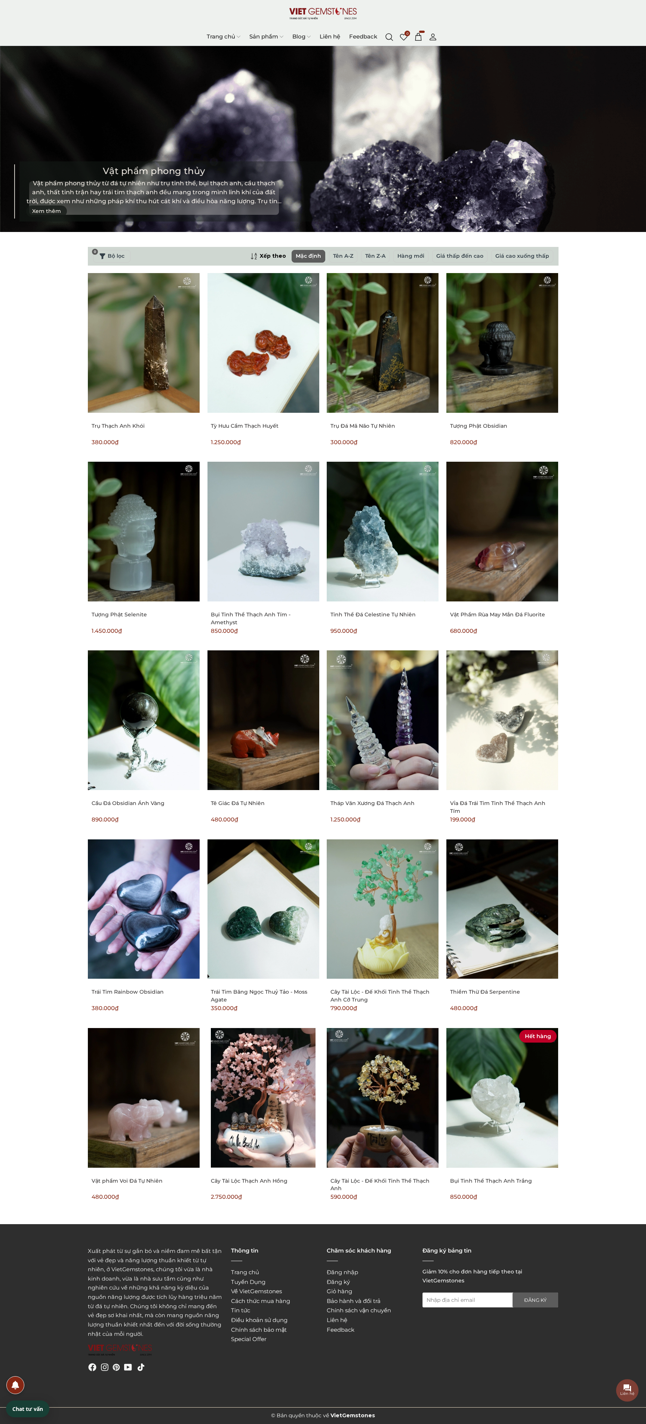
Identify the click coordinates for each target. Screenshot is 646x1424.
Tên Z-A (375, 256)
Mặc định (308, 256)
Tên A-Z (343, 256)
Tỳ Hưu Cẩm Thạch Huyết (245, 425)
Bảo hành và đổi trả (354, 1300)
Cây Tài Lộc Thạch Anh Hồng (249, 1180)
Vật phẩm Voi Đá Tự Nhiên (127, 1180)
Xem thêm (46, 211)
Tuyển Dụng (248, 1281)
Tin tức (240, 1310)
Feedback (363, 36)
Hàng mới (410, 256)
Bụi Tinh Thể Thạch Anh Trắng (491, 1180)
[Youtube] (128, 1367)
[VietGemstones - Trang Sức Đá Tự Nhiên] (323, 14)
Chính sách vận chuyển (359, 1310)
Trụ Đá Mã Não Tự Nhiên (362, 425)
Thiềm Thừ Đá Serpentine (485, 991)
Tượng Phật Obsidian (478, 425)
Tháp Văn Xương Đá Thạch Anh (372, 803)
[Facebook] (92, 1367)
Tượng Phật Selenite (119, 614)
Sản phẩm (263, 36)
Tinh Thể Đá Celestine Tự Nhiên (373, 614)
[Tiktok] (140, 1367)
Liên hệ (330, 36)
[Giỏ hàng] (418, 36)
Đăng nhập (342, 1272)
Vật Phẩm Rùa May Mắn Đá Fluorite (497, 614)
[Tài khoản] (432, 36)
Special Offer (249, 1339)
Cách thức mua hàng (260, 1300)
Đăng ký (338, 1281)
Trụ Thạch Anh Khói (118, 425)
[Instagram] (104, 1367)
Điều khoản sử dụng (259, 1320)
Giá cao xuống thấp (522, 256)
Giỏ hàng (339, 1291)
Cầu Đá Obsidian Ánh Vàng (128, 803)
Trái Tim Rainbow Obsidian (128, 991)
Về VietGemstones (256, 1291)
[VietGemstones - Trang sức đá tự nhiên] (120, 1350)
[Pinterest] (116, 1367)
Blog (298, 36)
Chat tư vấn (27, 1408)
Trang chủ (221, 36)
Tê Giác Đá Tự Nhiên (238, 803)
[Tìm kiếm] (389, 36)
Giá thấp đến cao (459, 256)
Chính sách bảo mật (259, 1329)
